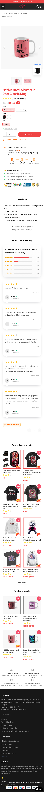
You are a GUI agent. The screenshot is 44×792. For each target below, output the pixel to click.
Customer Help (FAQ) (8, 753)
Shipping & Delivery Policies (10, 741)
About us (4, 719)
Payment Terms (6, 744)
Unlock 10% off (4, 782)
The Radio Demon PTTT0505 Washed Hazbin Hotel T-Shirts (32, 473)
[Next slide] (40, 47)
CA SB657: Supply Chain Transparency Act (15, 731)
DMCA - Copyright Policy (9, 728)
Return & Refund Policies (9, 747)
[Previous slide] (4, 47)
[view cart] (41, 6)
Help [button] (40, 789)
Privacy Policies (6, 725)
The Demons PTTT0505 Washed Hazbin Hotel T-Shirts (10, 506)
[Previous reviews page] (29, 430)
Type (4, 106)
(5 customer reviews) (19, 98)
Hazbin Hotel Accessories (17, 13)
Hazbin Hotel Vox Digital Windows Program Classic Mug (32, 652)
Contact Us (5, 750)
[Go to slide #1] (16, 81)
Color (4, 113)
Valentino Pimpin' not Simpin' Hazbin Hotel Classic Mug (30, 618)
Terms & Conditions (7, 722)
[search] (37, 6)
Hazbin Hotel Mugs (8, 17)
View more (22, 582)
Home (3, 13)
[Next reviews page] (39, 430)
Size (4, 121)
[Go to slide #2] (27, 81)
